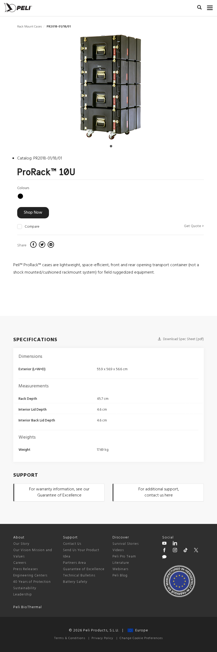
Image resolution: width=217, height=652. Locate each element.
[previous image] (44, 89)
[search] (199, 8)
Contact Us (72, 544)
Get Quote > (194, 226)
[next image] (175, 89)
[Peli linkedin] (175, 544)
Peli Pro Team (124, 556)
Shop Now (33, 212)
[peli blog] (164, 558)
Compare (32, 226)
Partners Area (74, 563)
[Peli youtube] (164, 544)
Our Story (21, 544)
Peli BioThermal (27, 607)
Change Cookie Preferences (141, 638)
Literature (120, 563)
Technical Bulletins (79, 575)
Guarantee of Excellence (84, 569)
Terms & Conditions (69, 638)
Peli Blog (120, 575)
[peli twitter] (196, 551)
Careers (19, 563)
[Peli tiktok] (185, 551)
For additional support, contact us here (158, 492)
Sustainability (24, 588)
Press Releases (25, 569)
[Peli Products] (164, 551)
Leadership (22, 594)
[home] (18, 7)
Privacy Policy (102, 638)
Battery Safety (75, 582)
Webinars (120, 569)
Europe (140, 630)
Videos (118, 550)
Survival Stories (125, 544)
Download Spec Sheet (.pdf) (183, 339)
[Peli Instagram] (175, 551)
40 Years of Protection (32, 582)
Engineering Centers (30, 575)
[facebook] (34, 245)
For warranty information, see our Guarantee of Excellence (59, 492)
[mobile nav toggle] (210, 6)
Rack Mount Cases (29, 26)
